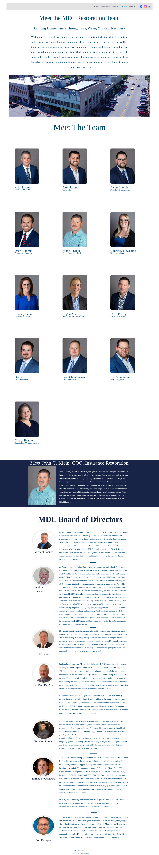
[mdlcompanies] (141, 6)
